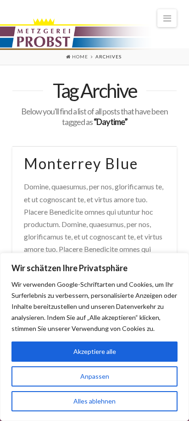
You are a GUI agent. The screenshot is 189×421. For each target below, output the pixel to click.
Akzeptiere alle (94, 351)
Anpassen (94, 376)
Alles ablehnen (94, 401)
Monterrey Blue (81, 163)
